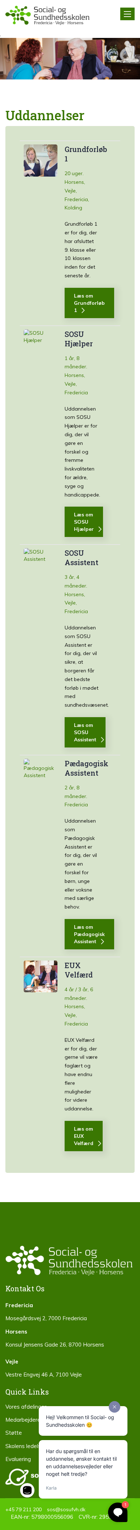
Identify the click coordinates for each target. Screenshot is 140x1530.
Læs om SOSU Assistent (85, 732)
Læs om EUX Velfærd (83, 1136)
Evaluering (18, 1459)
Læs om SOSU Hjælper (84, 521)
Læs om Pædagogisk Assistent (89, 934)
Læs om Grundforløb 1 (89, 302)
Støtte (13, 1432)
